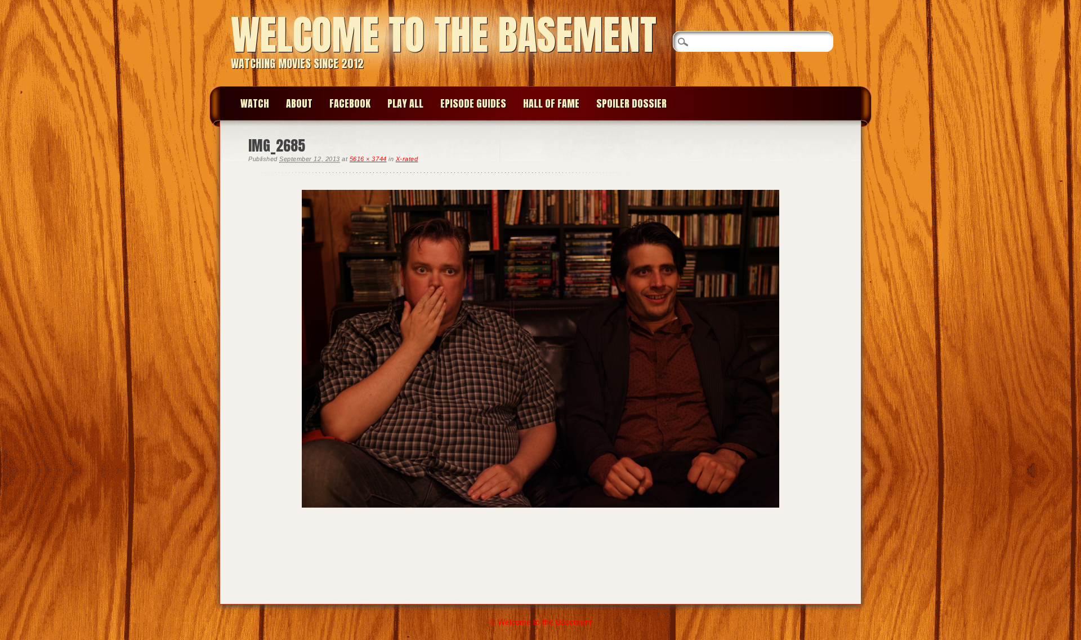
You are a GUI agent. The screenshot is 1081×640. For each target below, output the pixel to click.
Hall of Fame (551, 103)
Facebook (349, 103)
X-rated (407, 158)
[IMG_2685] (540, 516)
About (299, 103)
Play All (405, 103)
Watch (254, 103)
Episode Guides (473, 103)
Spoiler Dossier (631, 103)
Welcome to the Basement (443, 34)
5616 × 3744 (368, 158)
